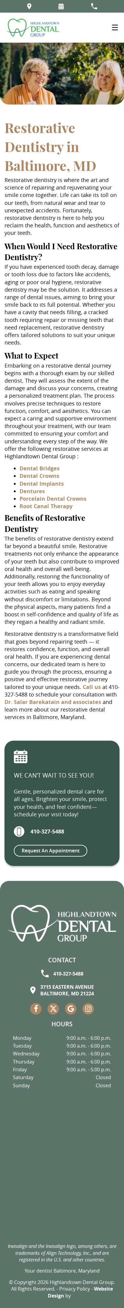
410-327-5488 (47, 831)
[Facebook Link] (36, 1009)
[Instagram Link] (88, 1009)
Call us (92, 687)
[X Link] (53, 1009)
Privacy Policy (74, 1288)
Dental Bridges (40, 468)
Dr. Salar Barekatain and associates (53, 702)
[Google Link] (70, 1009)
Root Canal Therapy (46, 506)
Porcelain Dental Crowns (53, 498)
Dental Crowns (39, 476)
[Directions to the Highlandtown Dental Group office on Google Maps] (29, 6)
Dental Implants (42, 483)
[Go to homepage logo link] (62, 923)
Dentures (32, 491)
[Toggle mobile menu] (115, 27)
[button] (61, 6)
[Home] (32, 28)
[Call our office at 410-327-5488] (94, 6)
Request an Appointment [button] (50, 850)
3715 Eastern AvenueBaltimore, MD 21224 (67, 990)
